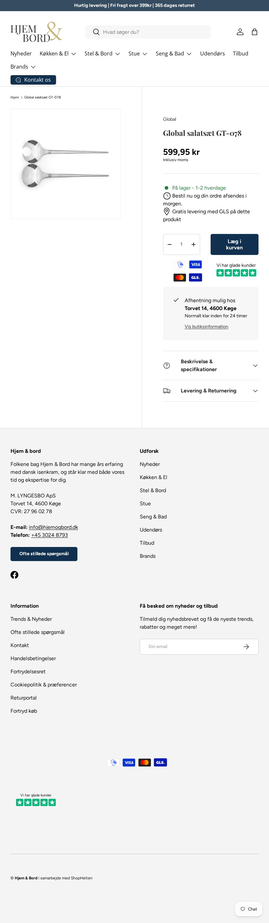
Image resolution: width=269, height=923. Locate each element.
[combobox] (147, 32)
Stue (145, 503)
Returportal (23, 698)
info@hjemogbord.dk (53, 527)
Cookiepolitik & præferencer (43, 685)
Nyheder (21, 53)
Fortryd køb (23, 711)
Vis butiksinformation (206, 326)
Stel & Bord (153, 490)
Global (169, 119)
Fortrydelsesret (28, 671)
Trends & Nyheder (31, 619)
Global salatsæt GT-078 (42, 97)
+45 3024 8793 (49, 535)
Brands (147, 556)
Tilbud (240, 53)
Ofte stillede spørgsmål (44, 553)
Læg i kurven (234, 244)
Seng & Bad (153, 517)
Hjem (14, 97)
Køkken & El (153, 477)
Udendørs (212, 53)
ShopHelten (82, 878)
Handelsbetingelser (33, 658)
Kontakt (19, 645)
